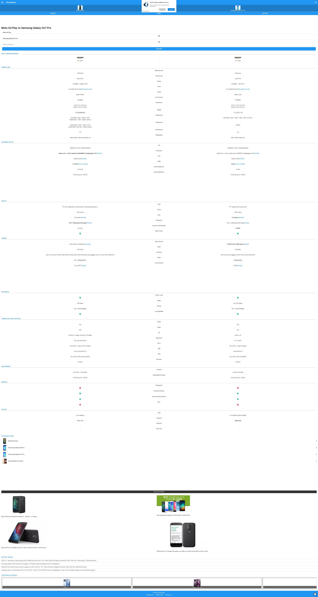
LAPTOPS (265, 13)
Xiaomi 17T (66, 587)
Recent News (7, 557)
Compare (159, 49)
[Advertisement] (159, 20)
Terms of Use (159, 595)
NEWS (159, 13)
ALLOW (171, 9)
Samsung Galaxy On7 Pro (238, 10)
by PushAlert (146, 11)
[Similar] (99, 153)
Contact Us (168, 595)
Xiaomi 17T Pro (197, 587)
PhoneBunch (11, 2)
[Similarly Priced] (86, 89)
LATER (162, 9)
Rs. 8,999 (80, 61)
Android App (150, 595)
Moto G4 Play (80, 10)
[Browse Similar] (82, 164)
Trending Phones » (9, 575)
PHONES (53, 13)
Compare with (7, 436)
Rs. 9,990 (238, 61)
